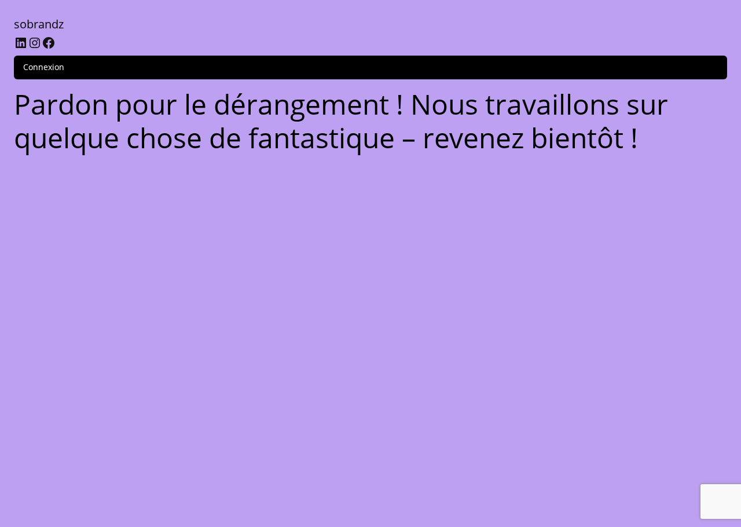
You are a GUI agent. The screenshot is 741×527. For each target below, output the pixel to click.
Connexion (43, 66)
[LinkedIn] (21, 43)
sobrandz (39, 24)
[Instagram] (35, 43)
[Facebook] (49, 43)
